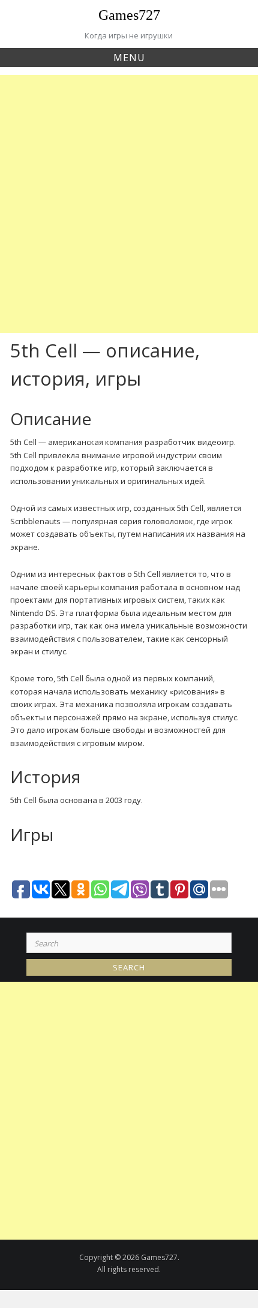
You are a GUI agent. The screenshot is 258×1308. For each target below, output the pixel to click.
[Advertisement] (129, 204)
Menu (129, 57)
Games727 (129, 15)
